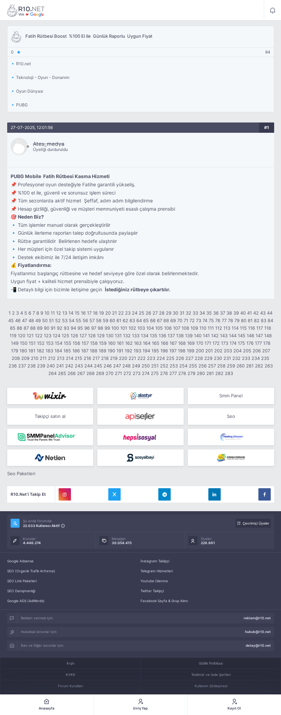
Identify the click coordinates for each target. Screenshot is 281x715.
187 (84, 350)
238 (31, 365)
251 (155, 365)
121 (30, 335)
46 (18, 320)
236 (13, 365)
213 (60, 358)
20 (108, 313)
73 (198, 320)
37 (222, 313)
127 (83, 335)
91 (53, 328)
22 (121, 313)
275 (155, 373)
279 (191, 373)
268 (90, 373)
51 (51, 320)
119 (13, 335)
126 (74, 335)
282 (219, 373)
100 (115, 328)
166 (164, 343)
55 (78, 320)
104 (150, 328)
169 (191, 343)
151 (32, 343)
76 (217, 320)
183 (49, 350)
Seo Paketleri (21, 473)
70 (179, 320)
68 (166, 320)
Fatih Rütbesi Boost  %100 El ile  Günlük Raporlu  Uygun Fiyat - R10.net (26, 10)
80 (243, 320)
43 (263, 313)
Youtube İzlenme (154, 581)
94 (73, 328)
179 (14, 350)
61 (119, 320)
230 (218, 358)
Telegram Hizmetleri (156, 571)
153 (49, 343)
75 (211, 320)
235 (265, 358)
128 (92, 335)
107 (176, 328)
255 (193, 365)
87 (26, 328)
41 (249, 313)
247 (117, 365)
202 (218, 350)
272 (127, 373)
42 (256, 313)
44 (269, 313)
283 (229, 373)
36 (216, 313)
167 (173, 343)
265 (62, 373)
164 (146, 343)
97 (93, 328)
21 (114, 313)
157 (85, 343)
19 (101, 313)
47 (24, 320)
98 (100, 328)
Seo (231, 416)
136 (162, 335)
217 (96, 358)
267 (81, 373)
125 (65, 335)
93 (66, 328)
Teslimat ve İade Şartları (211, 674)
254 (183, 365)
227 (189, 358)
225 (170, 358)
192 (128, 350)
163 (138, 343)
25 (141, 313)
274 (145, 373)
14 (71, 313)
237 (22, 365)
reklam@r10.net (257, 618)
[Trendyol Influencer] (50, 396)
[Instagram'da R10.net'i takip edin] (65, 494)
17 (89, 313)
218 (105, 358)
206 (257, 350)
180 (23, 350)
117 (259, 328)
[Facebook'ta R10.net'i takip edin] (264, 494)
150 (23, 343)
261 (250, 365)
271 (118, 373)
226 (180, 358)
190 (111, 350)
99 (107, 328)
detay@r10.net (258, 645)
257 (212, 365)
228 (199, 358)
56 (85, 320)
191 (120, 350)
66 (153, 320)
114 (235, 328)
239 (41, 365)
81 (250, 320)
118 (267, 328)
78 (230, 320)
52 (58, 320)
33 (195, 313)
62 (125, 320)
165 (155, 343)
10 (47, 313)
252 (164, 365)
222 (141, 358)
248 (126, 365)
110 (202, 328)
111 (211, 328)
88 (33, 328)
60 (112, 320)
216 (87, 358)
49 (38, 320)
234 (256, 358)
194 (146, 350)
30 (175, 313)
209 (25, 358)
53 (65, 320)
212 (52, 358)
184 (58, 350)
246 (107, 365)
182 (40, 350)
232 (236, 358)
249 (136, 365)
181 (31, 350)
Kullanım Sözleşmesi (211, 686)
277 (173, 373)
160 (111, 343)
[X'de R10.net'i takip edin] (114, 494)
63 (132, 320)
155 (67, 343)
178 (266, 343)
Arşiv (70, 663)
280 (201, 373)
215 (78, 358)
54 (71, 320)
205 (247, 350)
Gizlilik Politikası (211, 663)
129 (101, 335)
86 (19, 328)
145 (241, 335)
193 (137, 350)
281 (210, 373)
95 (80, 328)
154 (58, 343)
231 (227, 358)
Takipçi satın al (50, 416)
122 (38, 335)
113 (226, 328)
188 (93, 350)
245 (98, 365)
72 (192, 320)
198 (181, 350)
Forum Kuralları (70, 686)
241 (60, 365)
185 (67, 350)
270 (109, 373)
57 (92, 320)
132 (127, 335)
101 (123, 328)
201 (209, 350)
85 (12, 328)
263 (269, 365)
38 (229, 313)
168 (182, 343)
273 (136, 373)
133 (135, 335)
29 (168, 313)
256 (202, 365)
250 (146, 365)
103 (141, 328)
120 (21, 335)
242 (69, 365)
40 (243, 313)
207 (266, 350)
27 (155, 313)
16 (83, 313)
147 (259, 335)
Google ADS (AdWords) (26, 601)
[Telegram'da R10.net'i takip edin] (164, 494)
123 (47, 335)
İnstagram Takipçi (154, 561)
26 (148, 313)
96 (87, 328)
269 (100, 373)
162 (129, 343)
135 (153, 335)
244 (88, 365)
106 (168, 328)
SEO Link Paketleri (22, 581)
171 (208, 343)
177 (258, 343)
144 (232, 335)
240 (51, 365)
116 (251, 328)
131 (118, 335)
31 (182, 313)
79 (237, 320)
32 (188, 313)
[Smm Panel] (140, 416)
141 (206, 335)
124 (56, 335)
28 (161, 313)
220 (123, 358)
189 (102, 350)
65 (146, 320)
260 (240, 365)
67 (159, 320)
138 (180, 335)
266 (72, 373)
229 (208, 358)
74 (205, 320)
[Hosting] (140, 396)
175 (241, 343)
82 (256, 320)
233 (246, 358)
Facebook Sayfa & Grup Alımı (164, 601)
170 (199, 343)
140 (197, 335)
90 (46, 328)
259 (231, 365)
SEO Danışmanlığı (21, 591)
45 (11, 320)
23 (128, 313)
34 (202, 313)
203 (228, 350)
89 (39, 328)
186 (76, 350)
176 (250, 343)
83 (263, 320)
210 (34, 358)
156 (76, 343)
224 (161, 358)
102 (132, 328)
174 (233, 343)
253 (174, 365)
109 (194, 328)
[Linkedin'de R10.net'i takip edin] (214, 494)
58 (98, 320)
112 (218, 328)
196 (164, 350)
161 (120, 343)
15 (77, 313)
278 (182, 373)
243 (79, 365)
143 (224, 335)
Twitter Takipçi (152, 591)
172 (216, 343)
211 (43, 358)
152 (41, 343)
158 (94, 343)
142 (215, 335)
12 (58, 313)
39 (236, 313)
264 (52, 373)
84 (270, 320)
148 (268, 335)
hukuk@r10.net (258, 632)
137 (171, 335)
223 (151, 358)
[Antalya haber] (231, 457)
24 (134, 313)
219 (114, 358)
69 (173, 320)
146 (250, 335)
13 (64, 313)
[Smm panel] (50, 437)
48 (31, 320)
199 (190, 350)
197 (172, 350)
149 (15, 343)
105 (159, 328)
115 (243, 328)
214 (69, 358)
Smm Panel (231, 395)
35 (209, 313)
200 (200, 350)
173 (224, 343)
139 (189, 335)
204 (237, 350)
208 (16, 358)
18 (95, 313)
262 (259, 365)
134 (144, 335)
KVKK (70, 674)
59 (105, 320)
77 (224, 320)
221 (132, 358)
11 (53, 313)
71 (186, 320)
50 (45, 320)
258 (221, 365)
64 (139, 320)
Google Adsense (20, 561)
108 (185, 328)
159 (103, 343)
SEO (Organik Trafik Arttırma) (31, 571)
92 (59, 328)
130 (109, 335)
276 (164, 373)
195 (155, 350)
